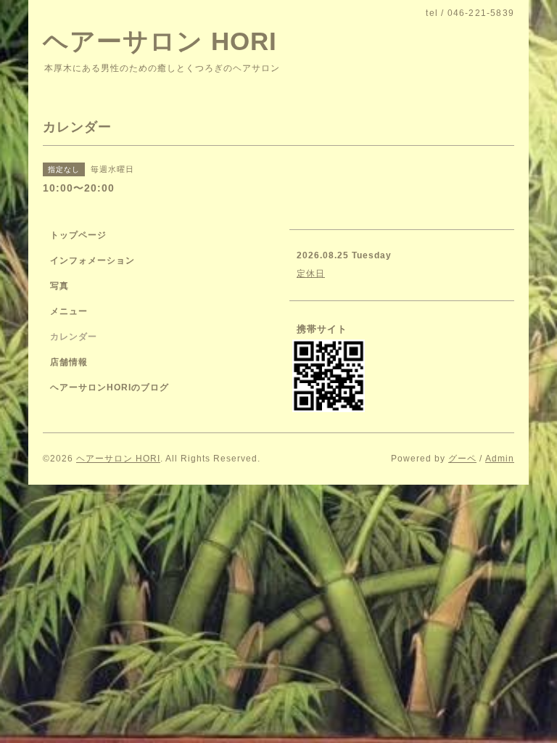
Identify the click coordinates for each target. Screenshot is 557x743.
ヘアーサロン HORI (160, 41)
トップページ (78, 235)
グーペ (462, 458)
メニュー (69, 311)
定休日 (311, 273)
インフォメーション (92, 260)
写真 (59, 286)
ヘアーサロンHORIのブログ (109, 387)
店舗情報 (69, 362)
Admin (499, 458)
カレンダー (73, 337)
